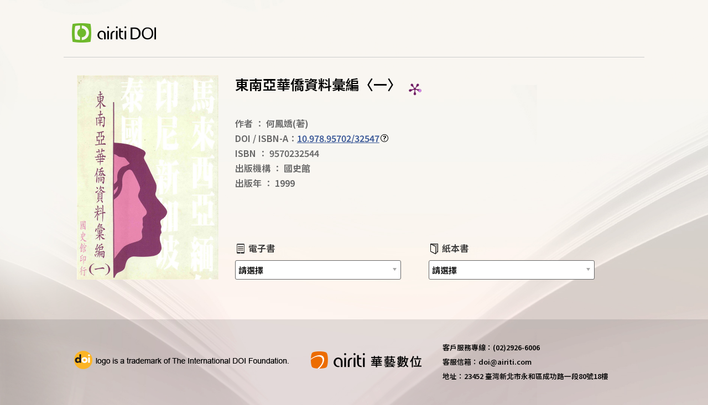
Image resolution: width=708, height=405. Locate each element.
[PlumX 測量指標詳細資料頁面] (415, 89)
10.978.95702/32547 (338, 138)
